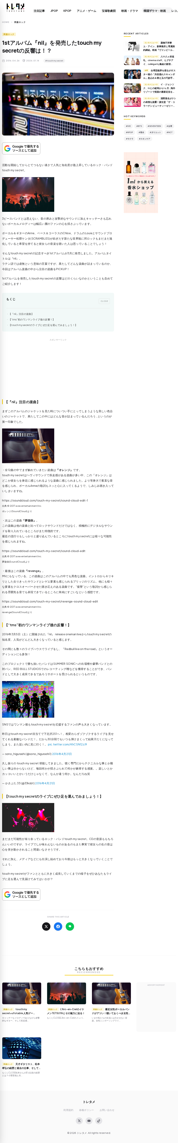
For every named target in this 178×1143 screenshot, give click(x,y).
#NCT (170, 132)
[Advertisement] (58, 373)
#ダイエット (155, 132)
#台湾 (169, 126)
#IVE (128, 126)
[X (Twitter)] (79, 1120)
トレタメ (89, 1102)
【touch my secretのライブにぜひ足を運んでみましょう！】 (43, 325)
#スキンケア (144, 139)
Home (5, 22)
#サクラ (129, 139)
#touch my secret (54, 61)
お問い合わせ (107, 1110)
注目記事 (39, 11)
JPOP (54, 11)
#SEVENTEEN (154, 126)
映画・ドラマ (129, 11)
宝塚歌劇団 (109, 11)
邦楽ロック (8, 34)
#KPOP (129, 132)
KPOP (67, 11)
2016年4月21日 (62, 754)
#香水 (141, 132)
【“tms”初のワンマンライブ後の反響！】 (32, 319)
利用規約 (68, 1110)
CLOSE (104, 301)
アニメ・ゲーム (86, 11)
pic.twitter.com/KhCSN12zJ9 (67, 744)
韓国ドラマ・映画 (155, 11)
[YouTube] (89, 1120)
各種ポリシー (86, 1110)
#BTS (139, 126)
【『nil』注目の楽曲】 (21, 313)
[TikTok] (98, 1120)
